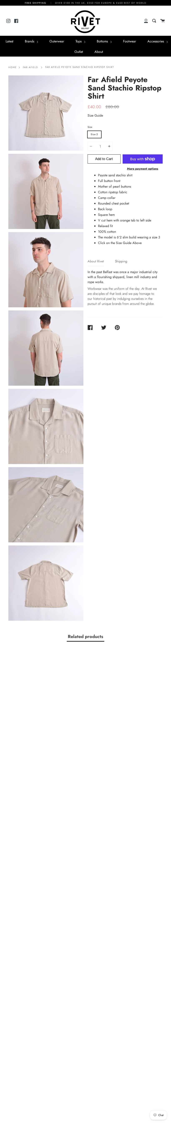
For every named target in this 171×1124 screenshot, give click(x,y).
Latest (9, 41)
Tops (79, 41)
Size (90, 127)
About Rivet (96, 261)
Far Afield (30, 67)
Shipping (121, 261)
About (98, 51)
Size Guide (95, 115)
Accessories (156, 41)
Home (12, 67)
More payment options (142, 169)
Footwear (129, 41)
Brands (30, 41)
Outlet (78, 51)
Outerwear (56, 41)
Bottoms (103, 41)
